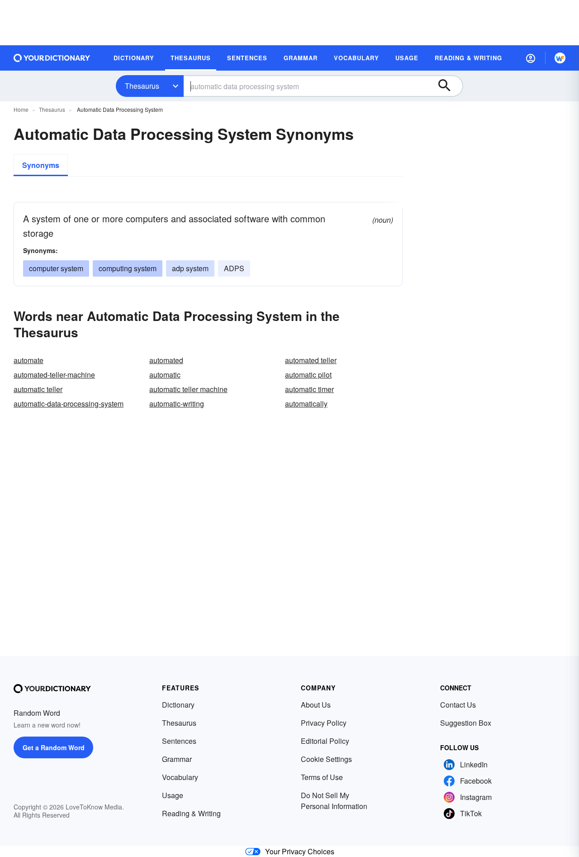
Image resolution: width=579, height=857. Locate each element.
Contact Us (458, 704)
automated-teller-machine (54, 374)
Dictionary (178, 704)
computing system (128, 268)
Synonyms (40, 165)
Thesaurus (142, 86)
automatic (164, 374)
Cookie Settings (326, 759)
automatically (306, 403)
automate (28, 360)
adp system (190, 268)
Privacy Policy (323, 723)
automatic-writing (176, 403)
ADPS (234, 268)
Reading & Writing (191, 813)
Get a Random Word (54, 747)
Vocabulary (180, 777)
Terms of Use (322, 777)
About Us (316, 704)
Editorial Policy (325, 741)
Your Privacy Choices (299, 851)
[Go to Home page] (52, 58)
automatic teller (38, 389)
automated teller (311, 360)
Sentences (179, 741)
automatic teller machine (188, 389)
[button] (530, 57)
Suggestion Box (465, 723)
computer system (56, 268)
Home (21, 109)
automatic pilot (308, 374)
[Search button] (448, 86)
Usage (172, 795)
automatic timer (309, 389)
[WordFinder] (560, 58)
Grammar (177, 759)
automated (166, 360)
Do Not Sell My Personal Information (334, 800)
